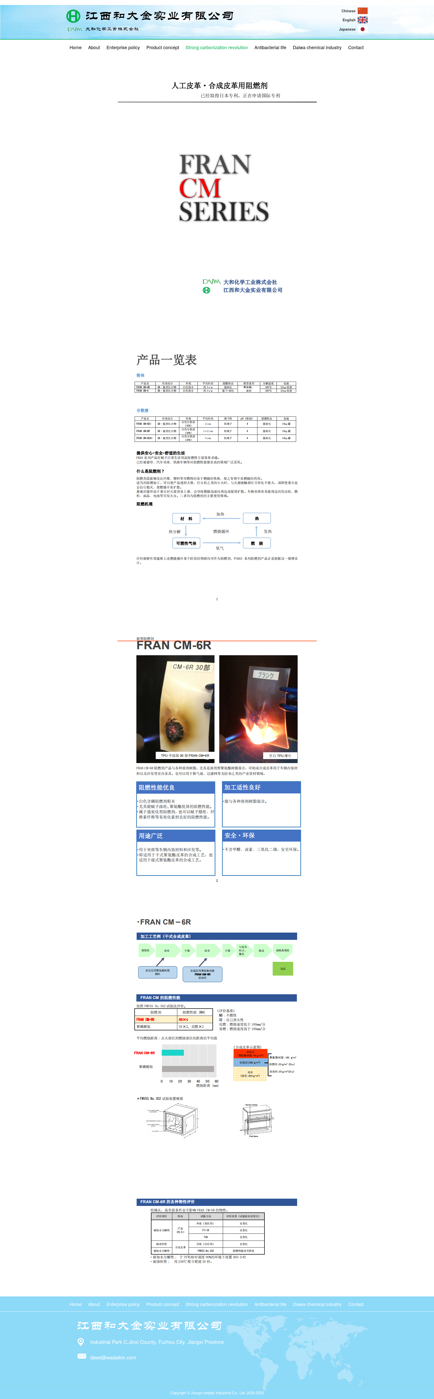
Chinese (349, 10)
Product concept (162, 47)
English (349, 19)
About (94, 47)
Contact (356, 47)
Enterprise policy (123, 47)
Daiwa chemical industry (317, 47)
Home (76, 47)
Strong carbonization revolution (217, 47)
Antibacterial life (270, 47)
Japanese (347, 29)
